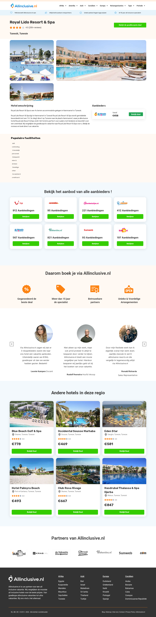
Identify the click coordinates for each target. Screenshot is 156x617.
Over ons (115, 612)
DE (18, 612)
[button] (12, 344)
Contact (122, 612)
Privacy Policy (130, 612)
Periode (140, 6)
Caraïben (91, 6)
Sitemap (108, 612)
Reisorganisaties (116, 6)
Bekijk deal (136, 114)
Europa (102, 6)
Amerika (72, 6)
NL (12, 612)
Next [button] (143, 552)
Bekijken (25, 216)
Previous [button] (13, 552)
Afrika (61, 6)
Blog (103, 612)
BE (15, 612)
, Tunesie (23, 33)
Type (130, 6)
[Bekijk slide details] (19, 553)
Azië (81, 6)
